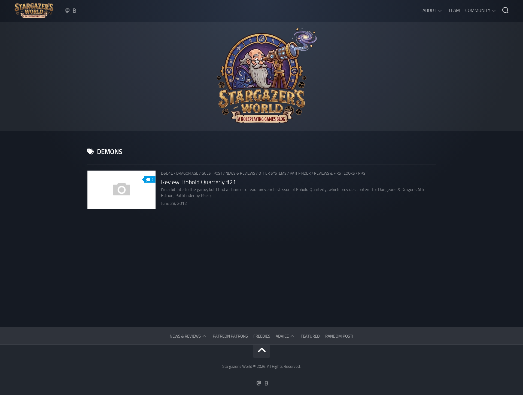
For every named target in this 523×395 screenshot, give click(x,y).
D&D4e (167, 173)
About (429, 10)
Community (477, 10)
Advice (282, 336)
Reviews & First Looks (334, 173)
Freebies (261, 336)
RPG (361, 173)
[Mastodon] (67, 10)
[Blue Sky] (74, 10)
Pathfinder (300, 173)
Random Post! (339, 336)
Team (454, 10)
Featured (310, 336)
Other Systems (273, 173)
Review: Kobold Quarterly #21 (198, 182)
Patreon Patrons (230, 336)
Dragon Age (187, 173)
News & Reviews (240, 173)
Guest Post (212, 173)
